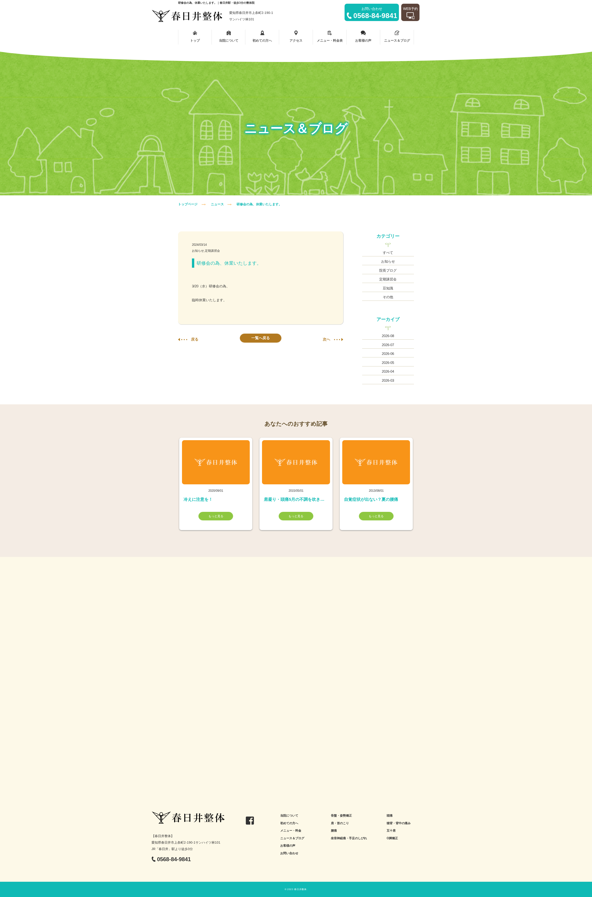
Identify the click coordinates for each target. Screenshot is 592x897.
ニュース (217, 204)
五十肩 (391, 830)
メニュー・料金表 (330, 40)
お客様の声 (363, 40)
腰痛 (334, 830)
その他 (388, 297)
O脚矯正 (392, 838)
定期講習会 (388, 279)
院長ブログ (388, 270)
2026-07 (388, 345)
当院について (228, 40)
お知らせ (388, 261)
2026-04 (388, 371)
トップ (195, 40)
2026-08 (388, 336)
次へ (326, 339)
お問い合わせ (289, 853)
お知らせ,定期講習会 (206, 250)
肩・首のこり (340, 823)
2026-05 (388, 363)
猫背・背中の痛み (399, 823)
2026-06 (388, 354)
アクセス (296, 40)
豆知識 (388, 288)
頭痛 (390, 815)
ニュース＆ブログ (397, 40)
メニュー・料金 (290, 830)
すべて (388, 253)
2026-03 (388, 380)
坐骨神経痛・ (340, 838)
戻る (194, 339)
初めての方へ (262, 40)
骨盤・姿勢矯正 (341, 815)
